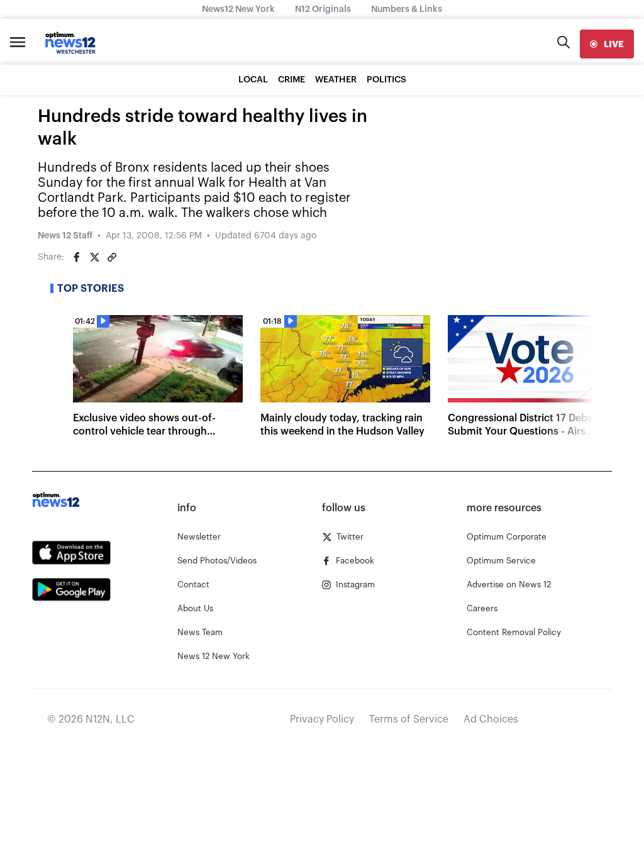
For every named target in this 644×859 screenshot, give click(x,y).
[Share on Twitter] (94, 257)
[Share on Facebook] (77, 257)
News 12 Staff (65, 235)
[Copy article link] (112, 257)
